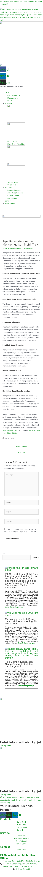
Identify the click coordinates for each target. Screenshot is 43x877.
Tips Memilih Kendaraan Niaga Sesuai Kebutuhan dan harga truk (19, 664)
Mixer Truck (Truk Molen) (17, 144)
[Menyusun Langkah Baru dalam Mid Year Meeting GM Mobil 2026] (21, 614)
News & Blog (10, 203)
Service (5, 832)
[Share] (15, 872)
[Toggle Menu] (3, 90)
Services (8, 187)
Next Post (21, 452)
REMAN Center (13, 196)
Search (5, 553)
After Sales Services (15, 193)
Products (8, 103)
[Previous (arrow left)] (3, 875)
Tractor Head (12, 182)
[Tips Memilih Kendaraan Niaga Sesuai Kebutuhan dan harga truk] (21, 653)
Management (12, 98)
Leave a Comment (10, 248)
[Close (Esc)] (21, 872)
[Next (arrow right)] (9, 875)
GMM (7, 93)
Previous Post (21, 446)
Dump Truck (12, 141)
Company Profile (13, 95)
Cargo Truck (12, 185)
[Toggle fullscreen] (9, 872)
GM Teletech (12, 198)
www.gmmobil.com (10, 430)
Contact (8, 201)
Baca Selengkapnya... (14, 607)
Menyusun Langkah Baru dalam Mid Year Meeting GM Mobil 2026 (21, 621)
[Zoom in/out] (3, 872)
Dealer (9, 101)
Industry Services (14, 190)
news (20, 248)
